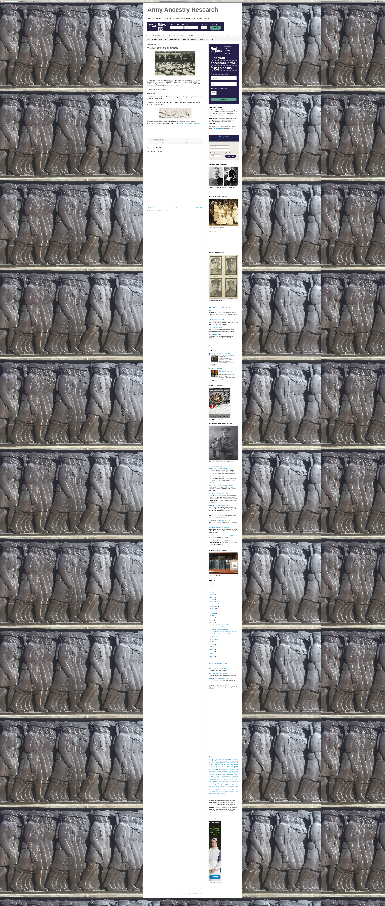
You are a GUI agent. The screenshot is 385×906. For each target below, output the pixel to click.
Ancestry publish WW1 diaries (220, 627)
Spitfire (216, 789)
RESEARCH (156, 36)
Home (148, 36)
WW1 (212, 764)
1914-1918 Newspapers (172, 39)
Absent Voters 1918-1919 (154, 39)
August (214, 613)
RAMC (164, 142)
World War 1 (217, 779)
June (213, 618)
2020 (211, 590)
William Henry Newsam (185, 142)
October (214, 608)
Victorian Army (231, 778)
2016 (211, 599)
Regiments (216, 36)
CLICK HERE (216, 115)
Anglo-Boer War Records (215, 773)
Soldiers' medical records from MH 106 (219, 468)
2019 (211, 592)
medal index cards (226, 771)
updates (223, 793)
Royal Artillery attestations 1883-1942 (219, 527)
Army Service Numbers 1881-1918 (220, 354)
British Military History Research (228, 761)
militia (236, 766)
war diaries (226, 762)
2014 (211, 644)
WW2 (228, 764)
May (213, 620)
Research (218, 771)
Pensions (211, 778)
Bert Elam (228, 781)
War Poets (222, 791)
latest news (216, 793)
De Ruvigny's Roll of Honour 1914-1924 (219, 520)
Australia (199, 36)
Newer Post (151, 207)
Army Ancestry (215, 759)
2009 (211, 656)
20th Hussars (215, 781)
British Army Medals (216, 368)
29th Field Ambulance (157, 142)
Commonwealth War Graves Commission (221, 768)
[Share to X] (159, 140)
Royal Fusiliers (218, 774)
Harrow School (231, 784)
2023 (211, 583)
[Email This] (155, 140)
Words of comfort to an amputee (220, 629)
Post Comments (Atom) (161, 210)
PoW (215, 778)
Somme (219, 778)
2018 (211, 594)
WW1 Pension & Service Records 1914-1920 (221, 485)
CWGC (214, 783)
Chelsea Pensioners (232, 776)
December (215, 604)
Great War (232, 762)
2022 (211, 585)
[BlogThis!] (157, 140)
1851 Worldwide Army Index (216, 311)
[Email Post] (151, 139)
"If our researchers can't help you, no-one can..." (224, 631)
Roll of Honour (220, 766)
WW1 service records (220, 764)
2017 (211, 597)
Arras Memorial (222, 781)
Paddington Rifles (215, 788)
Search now (231, 156)
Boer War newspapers (190, 39)
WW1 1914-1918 (178, 36)
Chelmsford (224, 776)
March (213, 637)
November (215, 606)
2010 (211, 654)
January (214, 641)
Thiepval (224, 778)
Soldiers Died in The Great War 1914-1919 (220, 505)
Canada (207, 36)
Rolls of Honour (228, 36)
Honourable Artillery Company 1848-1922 (220, 541)
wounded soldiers (196, 142)
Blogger (200, 893)
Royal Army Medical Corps (173, 142)
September (215, 611)
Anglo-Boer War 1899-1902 (216, 334)
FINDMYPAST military (207, 39)
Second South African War (227, 788)
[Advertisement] (174, 201)
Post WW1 (190, 36)
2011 (211, 651)
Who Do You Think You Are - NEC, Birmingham (224, 634)
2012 (211, 649)
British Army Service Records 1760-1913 (220, 307)
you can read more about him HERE (189, 123)
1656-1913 (166, 36)
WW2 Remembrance (213, 791)
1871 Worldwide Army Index (216, 327)
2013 (211, 647)
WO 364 (230, 766)
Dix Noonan (222, 784)
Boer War (220, 762)
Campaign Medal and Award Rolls (224, 783)
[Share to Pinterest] (163, 140)
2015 (211, 601)
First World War (227, 759)
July (213, 615)
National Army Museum (219, 786)
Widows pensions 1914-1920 (216, 477)
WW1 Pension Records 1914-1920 (218, 668)
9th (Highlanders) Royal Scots (226, 355)
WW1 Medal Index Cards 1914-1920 (218, 494)
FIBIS (226, 784)
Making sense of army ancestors (220, 624)
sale (220, 793)
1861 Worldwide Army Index (216, 319)
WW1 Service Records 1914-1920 (218, 663)
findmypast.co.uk (213, 762)
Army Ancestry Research (182, 9)
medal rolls (235, 771)
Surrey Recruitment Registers (225, 789)
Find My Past (213, 761)
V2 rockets (235, 789)
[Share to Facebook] (161, 140)
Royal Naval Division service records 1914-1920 (222, 536)
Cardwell (236, 783)
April (213, 622)
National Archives (227, 769)
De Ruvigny (216, 784)
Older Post (199, 207)
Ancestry (235, 759)
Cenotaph (211, 784)
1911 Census (217, 776)
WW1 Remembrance (228, 774)
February (214, 639)
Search (215, 28)
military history (218, 769)
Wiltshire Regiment (229, 791)
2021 (211, 587)
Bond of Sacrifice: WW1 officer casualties (220, 514)
